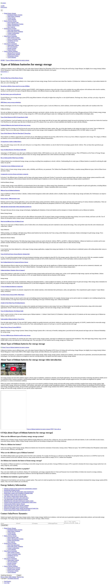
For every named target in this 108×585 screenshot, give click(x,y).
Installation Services (12, 40)
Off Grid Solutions (12, 46)
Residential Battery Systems (14, 15)
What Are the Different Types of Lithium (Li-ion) (12, 221)
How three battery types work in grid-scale (11, 94)
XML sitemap (12, 577)
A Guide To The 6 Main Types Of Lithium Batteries (13, 302)
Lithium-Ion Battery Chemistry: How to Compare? (13, 270)
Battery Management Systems (15, 24)
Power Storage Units (12, 22)
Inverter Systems (11, 48)
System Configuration (13, 33)
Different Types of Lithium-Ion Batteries (10, 190)
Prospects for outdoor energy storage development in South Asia (21, 508)
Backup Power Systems (13, 53)
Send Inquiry (7, 581)
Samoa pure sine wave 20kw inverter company (16, 505)
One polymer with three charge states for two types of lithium (15, 86)
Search (19, 575)
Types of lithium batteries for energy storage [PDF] (40, 429)
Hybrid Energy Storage (13, 54)
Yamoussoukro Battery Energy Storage (14, 504)
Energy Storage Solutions (11, 51)
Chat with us (57, 429)
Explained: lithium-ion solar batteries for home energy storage (15, 125)
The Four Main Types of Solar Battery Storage (12, 78)
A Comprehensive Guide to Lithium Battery (11, 141)
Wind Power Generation (10, 36)
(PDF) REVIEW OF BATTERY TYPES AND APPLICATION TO (16, 206)
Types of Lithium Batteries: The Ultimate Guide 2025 (13, 149)
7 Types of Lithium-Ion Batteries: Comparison (12, 286)
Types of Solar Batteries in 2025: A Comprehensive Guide (14, 117)
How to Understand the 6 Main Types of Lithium (12, 157)
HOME (3, 60)
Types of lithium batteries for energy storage (17, 60)
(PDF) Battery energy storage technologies (11, 102)
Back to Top (20, 577)
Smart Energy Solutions (13, 16)
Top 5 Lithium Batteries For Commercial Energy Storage (14, 262)
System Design (11, 18)
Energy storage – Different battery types (10, 198)
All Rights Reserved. (13, 578)
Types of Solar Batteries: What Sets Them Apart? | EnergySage (16, 133)
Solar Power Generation (10, 43)
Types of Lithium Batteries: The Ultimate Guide (12, 311)
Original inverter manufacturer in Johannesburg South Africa (20, 502)
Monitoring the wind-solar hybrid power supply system (18, 501)
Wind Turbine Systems (13, 37)
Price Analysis (11, 27)
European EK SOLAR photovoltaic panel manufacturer (19, 491)
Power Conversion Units (14, 39)
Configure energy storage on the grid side (15, 494)
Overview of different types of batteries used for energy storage (15, 335)
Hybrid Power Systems (10, 28)
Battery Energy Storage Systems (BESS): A (11, 327)
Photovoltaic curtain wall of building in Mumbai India (18, 493)
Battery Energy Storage (10, 21)
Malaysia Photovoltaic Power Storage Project (16, 507)
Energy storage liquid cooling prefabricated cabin (17, 510)
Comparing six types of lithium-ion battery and (12, 166)
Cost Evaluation (11, 19)
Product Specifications (13, 25)
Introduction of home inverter (12, 490)
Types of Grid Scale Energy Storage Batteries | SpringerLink (15, 254)
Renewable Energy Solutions (15, 31)
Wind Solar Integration (13, 30)
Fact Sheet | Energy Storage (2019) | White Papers (12, 294)
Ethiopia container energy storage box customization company (20, 488)
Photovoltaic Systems (13, 45)
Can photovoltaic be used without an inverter (16, 499)
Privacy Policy (4, 577)
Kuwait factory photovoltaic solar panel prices (16, 497)
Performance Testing (12, 56)
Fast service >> (5, 71)
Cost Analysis (11, 42)
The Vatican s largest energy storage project (15, 496)
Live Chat (6, 583)
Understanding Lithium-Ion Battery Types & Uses (12, 319)
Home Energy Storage (10, 13)
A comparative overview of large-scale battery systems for (14, 174)
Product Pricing (11, 50)
